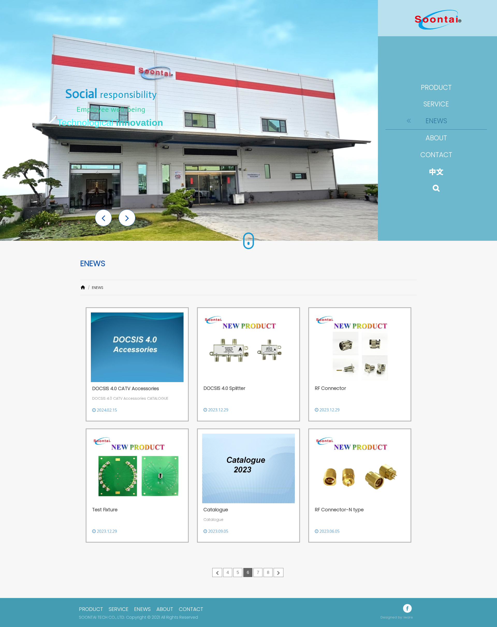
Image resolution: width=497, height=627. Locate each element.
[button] (103, 217)
